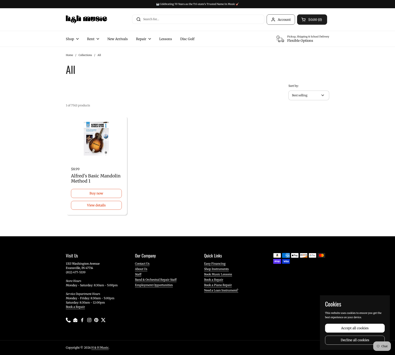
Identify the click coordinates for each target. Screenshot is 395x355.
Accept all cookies (355, 328)
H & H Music (100, 347)
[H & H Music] (86, 19)
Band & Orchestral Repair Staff (156, 280)
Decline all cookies (355, 340)
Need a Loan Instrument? (221, 290)
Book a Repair (75, 307)
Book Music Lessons (218, 274)
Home (69, 55)
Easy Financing (214, 263)
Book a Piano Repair (218, 285)
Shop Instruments (216, 269)
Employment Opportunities (154, 285)
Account (284, 19)
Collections (85, 55)
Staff (138, 274)
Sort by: (293, 86)
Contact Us (142, 263)
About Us (141, 269)
